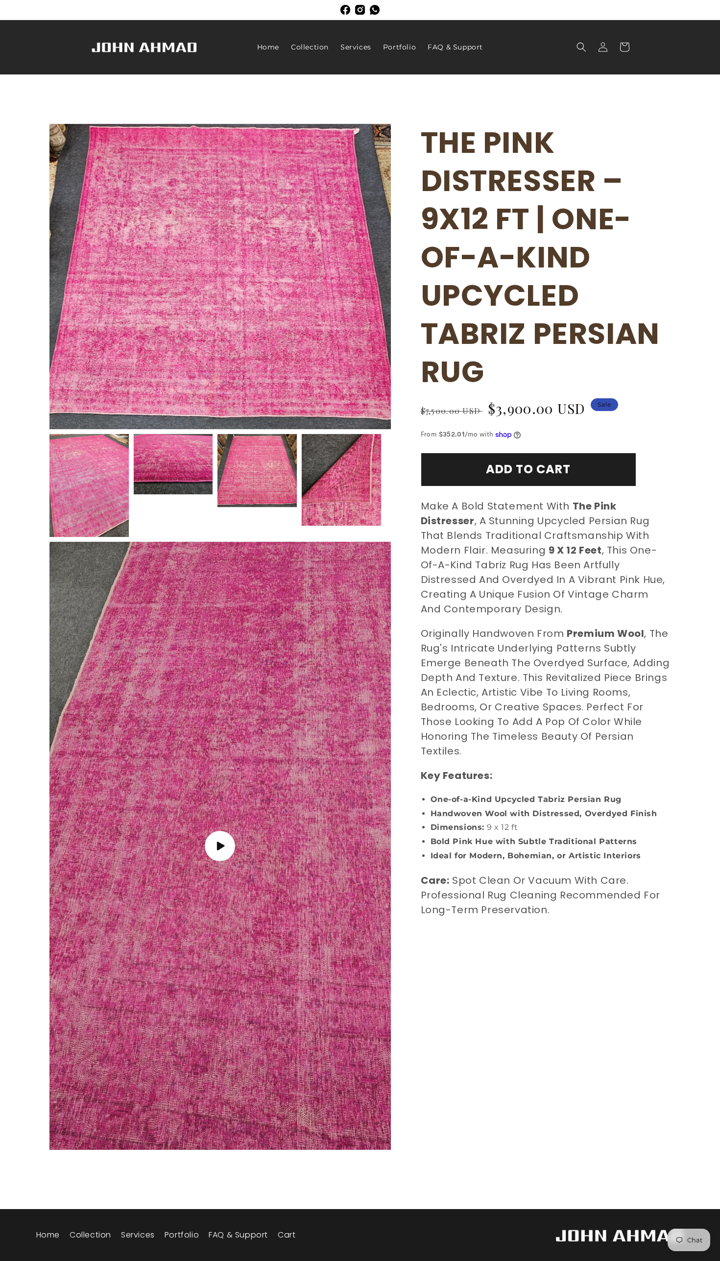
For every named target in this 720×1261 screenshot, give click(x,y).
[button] (581, 47)
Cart (286, 1234)
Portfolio (182, 1234)
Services (138, 1234)
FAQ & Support (238, 1234)
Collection (90, 1234)
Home (48, 1234)
